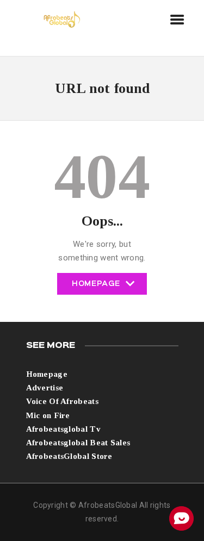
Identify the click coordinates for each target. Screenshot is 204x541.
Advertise (45, 387)
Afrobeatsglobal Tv (63, 429)
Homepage (96, 288)
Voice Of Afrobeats (62, 401)
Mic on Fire (48, 415)
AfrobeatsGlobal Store (69, 456)
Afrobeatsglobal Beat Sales (78, 442)
